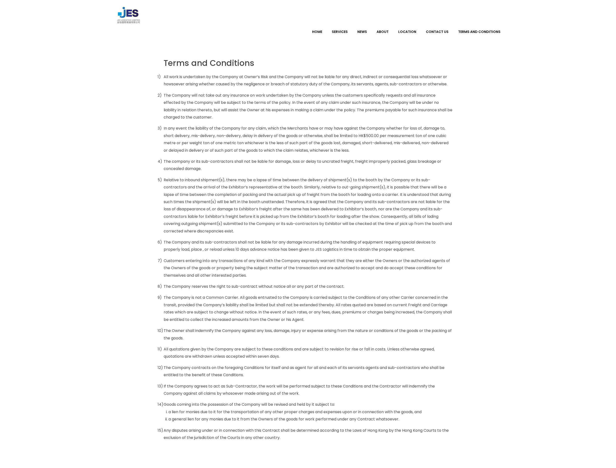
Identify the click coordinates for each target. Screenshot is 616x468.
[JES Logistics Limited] (129, 16)
